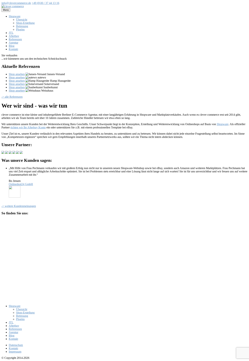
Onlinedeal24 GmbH (21, 184)
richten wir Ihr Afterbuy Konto (28, 127)
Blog (11, 45)
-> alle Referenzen (12, 96)
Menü (6, 10)
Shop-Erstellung (25, 22)
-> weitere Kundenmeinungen (18, 206)
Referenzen (15, 39)
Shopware (14, 16)
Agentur (13, 42)
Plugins (20, 29)
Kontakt (13, 49)
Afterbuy (14, 36)
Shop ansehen (17, 74)
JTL (11, 32)
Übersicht (21, 19)
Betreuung (22, 26)
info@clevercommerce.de (16, 3)
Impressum (15, 351)
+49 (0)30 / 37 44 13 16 (45, 3)
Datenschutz (16, 345)
